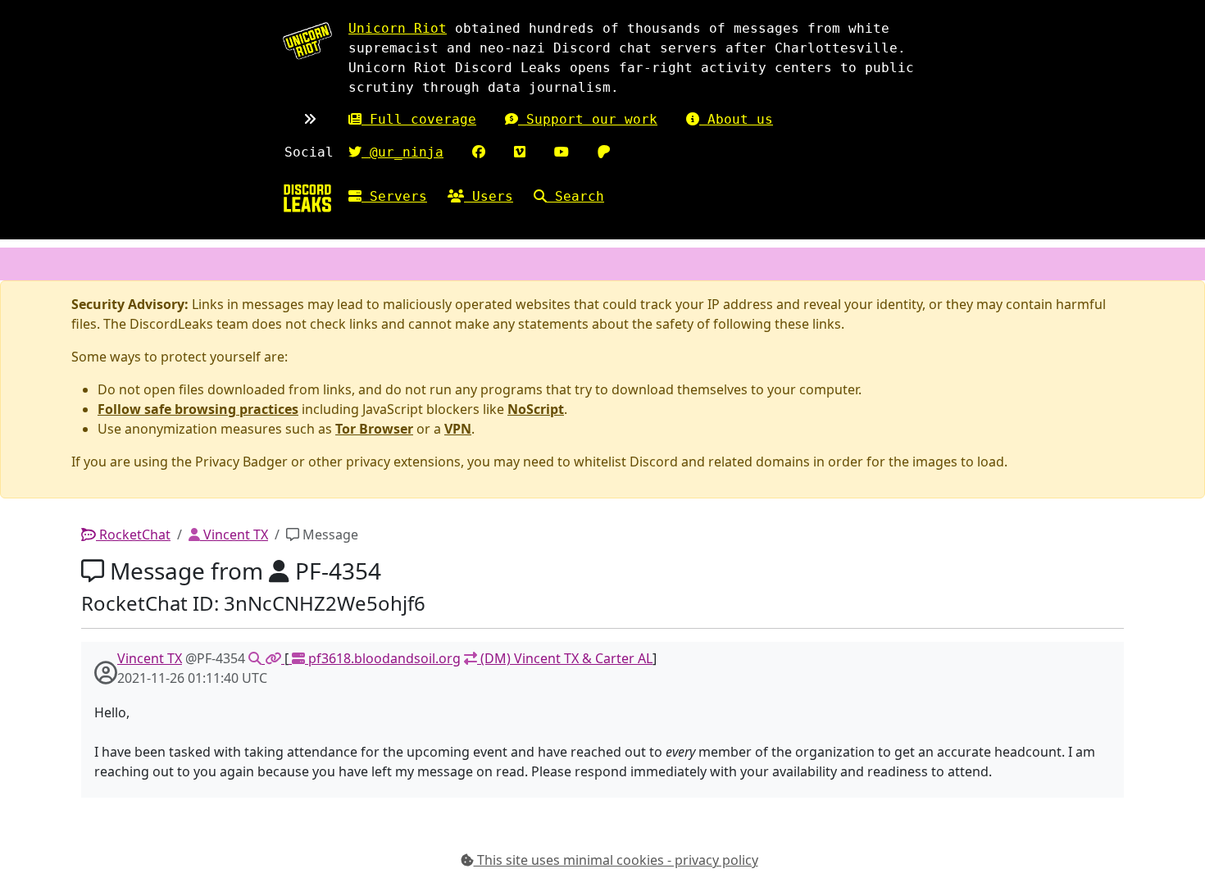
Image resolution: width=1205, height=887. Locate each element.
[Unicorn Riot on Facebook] (478, 152)
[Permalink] (274, 658)
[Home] (307, 198)
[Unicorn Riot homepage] (307, 40)
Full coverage (419, 119)
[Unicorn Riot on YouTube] (561, 152)
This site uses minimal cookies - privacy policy (616, 860)
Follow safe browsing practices (198, 409)
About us (736, 119)
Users (488, 196)
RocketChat (133, 534)
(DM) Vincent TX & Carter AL (565, 658)
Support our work (587, 119)
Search (575, 196)
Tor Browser (374, 429)
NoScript (535, 409)
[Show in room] (256, 658)
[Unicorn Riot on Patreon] (604, 152)
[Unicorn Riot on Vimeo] (519, 152)
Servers (394, 196)
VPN (457, 429)
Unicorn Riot (397, 28)
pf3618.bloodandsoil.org (383, 658)
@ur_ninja (402, 152)
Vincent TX (234, 534)
